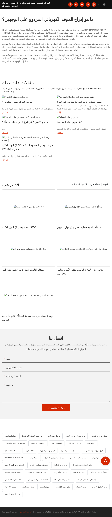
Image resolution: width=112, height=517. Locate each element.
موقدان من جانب (54, 436)
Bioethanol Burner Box (14, 458)
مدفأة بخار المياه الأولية (98, 472)
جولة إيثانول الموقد (99, 458)
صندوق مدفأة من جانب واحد (15, 443)
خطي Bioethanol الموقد (14, 465)
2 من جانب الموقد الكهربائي (32, 436)
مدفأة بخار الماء (10, 487)
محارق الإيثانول (78, 472)
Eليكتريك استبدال (79, 184)
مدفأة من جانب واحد (38, 443)
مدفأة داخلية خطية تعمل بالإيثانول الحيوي (79, 227)
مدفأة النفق (91, 443)
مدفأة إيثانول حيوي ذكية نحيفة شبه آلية (23, 269)
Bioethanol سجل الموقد (36, 472)
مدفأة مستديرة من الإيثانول (54, 458)
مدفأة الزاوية (29, 450)
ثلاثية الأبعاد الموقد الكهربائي (38, 479)
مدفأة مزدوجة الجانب (99, 436)
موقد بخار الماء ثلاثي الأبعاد (87, 479)
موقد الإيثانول (81, 487)
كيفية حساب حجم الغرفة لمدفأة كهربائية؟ (79, 102)
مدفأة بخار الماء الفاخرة (13, 479)
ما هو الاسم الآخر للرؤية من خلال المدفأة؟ (25, 122)
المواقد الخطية (56, 443)
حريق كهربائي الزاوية (47, 450)
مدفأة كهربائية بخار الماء (63, 479)
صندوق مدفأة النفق (12, 450)
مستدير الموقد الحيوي (78, 458)
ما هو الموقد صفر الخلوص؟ (17, 102)
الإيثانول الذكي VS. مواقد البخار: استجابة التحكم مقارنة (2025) (27, 147)
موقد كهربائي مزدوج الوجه (75, 436)
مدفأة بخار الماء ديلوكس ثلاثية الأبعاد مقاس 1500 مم (80, 271)
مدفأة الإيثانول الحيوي (12, 494)
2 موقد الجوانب (10, 436)
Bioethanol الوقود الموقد (83, 465)
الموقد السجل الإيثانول (13, 472)
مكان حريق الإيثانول (63, 487)
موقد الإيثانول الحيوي (99, 487)
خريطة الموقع (26, 511)
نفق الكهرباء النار (74, 443)
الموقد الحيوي (45, 487)
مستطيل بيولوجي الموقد (39, 465)
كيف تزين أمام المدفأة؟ (69, 122)
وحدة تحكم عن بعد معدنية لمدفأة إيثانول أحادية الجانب (27, 318)
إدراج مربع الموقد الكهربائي (93, 450)
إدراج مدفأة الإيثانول (59, 472)
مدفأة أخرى (95, 184)
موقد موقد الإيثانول (60, 465)
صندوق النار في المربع (69, 450)
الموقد (105, 184)
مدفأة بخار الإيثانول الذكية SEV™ (19, 227)
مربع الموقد (34, 458)
